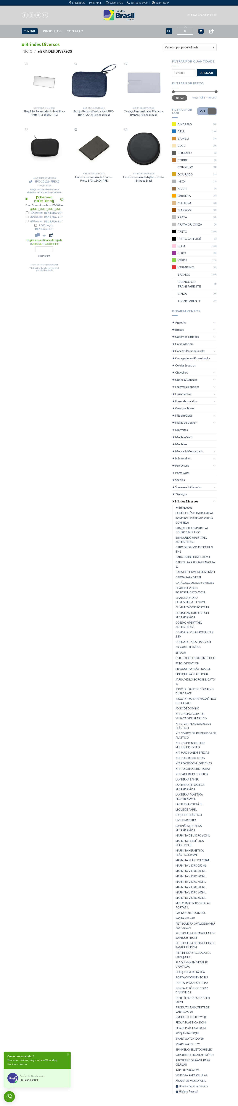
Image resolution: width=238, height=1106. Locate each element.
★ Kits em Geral (182, 415)
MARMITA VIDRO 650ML (191, 897)
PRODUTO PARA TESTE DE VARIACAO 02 (193, 1009)
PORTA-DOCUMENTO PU (192, 977)
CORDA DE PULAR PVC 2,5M (193, 641)
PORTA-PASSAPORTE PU (192, 982)
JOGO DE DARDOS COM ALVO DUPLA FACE (195, 691)
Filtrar (179, 97)
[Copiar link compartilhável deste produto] (51, 235)
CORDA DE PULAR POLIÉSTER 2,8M (194, 634)
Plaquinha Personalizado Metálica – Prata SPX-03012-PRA (44, 113)
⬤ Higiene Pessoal (187, 1091)
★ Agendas (179, 322)
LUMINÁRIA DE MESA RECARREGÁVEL (189, 827)
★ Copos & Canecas (184, 379)
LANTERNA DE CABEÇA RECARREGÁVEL (190, 787)
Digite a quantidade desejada (44, 241)
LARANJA (184, 195)
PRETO (182, 231)
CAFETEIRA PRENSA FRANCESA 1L (195, 564)
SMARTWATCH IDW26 (190, 1038)
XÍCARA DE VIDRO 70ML (191, 1080)
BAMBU (183, 138)
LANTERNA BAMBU (187, 779)
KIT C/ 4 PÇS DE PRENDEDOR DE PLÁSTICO (196, 735)
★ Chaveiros (180, 372)
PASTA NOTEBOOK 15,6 (190, 912)
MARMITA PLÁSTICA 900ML (193, 860)
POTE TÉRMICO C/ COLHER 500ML (193, 1000)
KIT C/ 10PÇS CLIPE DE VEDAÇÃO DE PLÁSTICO (191, 716)
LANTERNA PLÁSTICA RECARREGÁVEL (189, 796)
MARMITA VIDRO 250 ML (191, 865)
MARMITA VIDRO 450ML (191, 881)
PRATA (182, 217)
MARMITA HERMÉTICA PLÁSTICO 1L (190, 843)
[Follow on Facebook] (25, 15)
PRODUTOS (52, 31)
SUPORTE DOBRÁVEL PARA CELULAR (193, 1062)
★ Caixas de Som (183, 344)
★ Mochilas (179, 444)
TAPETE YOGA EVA (188, 1070)
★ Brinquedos (184, 507)
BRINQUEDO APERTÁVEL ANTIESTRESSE (191, 539)
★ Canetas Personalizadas (188, 351)
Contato (75, 31)
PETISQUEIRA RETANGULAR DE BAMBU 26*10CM (195, 935)
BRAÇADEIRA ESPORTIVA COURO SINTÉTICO (192, 530)
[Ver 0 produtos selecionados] (200, 31)
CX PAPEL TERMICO (188, 647)
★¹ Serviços (179, 494)
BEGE (181, 145)
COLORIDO (185, 167)
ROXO (182, 253)
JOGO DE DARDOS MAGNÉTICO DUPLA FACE (196, 701)
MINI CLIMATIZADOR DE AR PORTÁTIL (193, 905)
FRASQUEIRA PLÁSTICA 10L (193, 668)
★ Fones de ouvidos (184, 401)
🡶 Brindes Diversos (185, 501)
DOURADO (185, 174)
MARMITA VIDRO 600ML (191, 892)
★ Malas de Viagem (184, 422)
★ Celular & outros (184, 365)
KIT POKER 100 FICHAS (190, 758)
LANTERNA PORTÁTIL (189, 804)
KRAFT (182, 188)
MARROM (185, 210)
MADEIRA (184, 203)
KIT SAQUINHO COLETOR (192, 774)
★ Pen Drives (180, 465)
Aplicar (206, 72)
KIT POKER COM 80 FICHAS (193, 768)
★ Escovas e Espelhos (186, 386)
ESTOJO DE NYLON (187, 663)
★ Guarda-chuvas (183, 408)
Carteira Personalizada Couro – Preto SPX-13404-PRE (94, 178)
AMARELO (185, 124)
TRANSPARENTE (189, 300)
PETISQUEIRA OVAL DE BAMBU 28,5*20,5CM (195, 925)
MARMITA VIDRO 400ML (191, 876)
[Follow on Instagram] (31, 15)
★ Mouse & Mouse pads (187, 451)
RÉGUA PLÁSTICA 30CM (191, 1027)
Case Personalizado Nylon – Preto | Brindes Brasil (143, 178)
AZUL (181, 131)
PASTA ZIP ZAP (185, 918)
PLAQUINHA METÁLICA (190, 972)
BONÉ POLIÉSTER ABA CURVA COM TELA (194, 520)
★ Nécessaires (181, 458)
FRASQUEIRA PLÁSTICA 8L (192, 674)
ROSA (181, 246)
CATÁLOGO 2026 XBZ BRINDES (195, 582)
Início (27, 51)
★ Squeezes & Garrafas (187, 487)
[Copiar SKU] (31, 181)
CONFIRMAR (44, 256)
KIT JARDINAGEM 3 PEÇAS (192, 752)
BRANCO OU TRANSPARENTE (189, 284)
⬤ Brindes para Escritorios (192, 1086)
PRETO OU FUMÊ (190, 238)
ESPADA (181, 652)
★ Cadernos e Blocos (185, 336)
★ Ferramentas (181, 394)
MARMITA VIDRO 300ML (191, 870)
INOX (181, 181)
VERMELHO (186, 267)
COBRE (183, 160)
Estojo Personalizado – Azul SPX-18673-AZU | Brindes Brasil (94, 113)
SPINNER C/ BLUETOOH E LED (194, 1049)
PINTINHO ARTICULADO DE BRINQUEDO (193, 955)
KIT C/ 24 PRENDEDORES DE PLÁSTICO (193, 725)
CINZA (182, 293)
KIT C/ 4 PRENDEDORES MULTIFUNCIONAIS (190, 745)
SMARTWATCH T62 (188, 1044)
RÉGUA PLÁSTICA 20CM (191, 1022)
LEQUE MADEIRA (186, 820)
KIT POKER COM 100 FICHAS (194, 763)
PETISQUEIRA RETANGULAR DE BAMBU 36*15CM (195, 945)
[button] (202, 15)
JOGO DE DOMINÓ (187, 708)
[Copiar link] (211, 31)
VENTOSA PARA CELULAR (192, 1075)
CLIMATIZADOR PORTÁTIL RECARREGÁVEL (193, 615)
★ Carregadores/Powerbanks (191, 358)
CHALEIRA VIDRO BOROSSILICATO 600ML (190, 590)
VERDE (182, 260)
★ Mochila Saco (182, 437)
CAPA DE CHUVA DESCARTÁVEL (196, 571)
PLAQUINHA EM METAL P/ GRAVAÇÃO (192, 964)
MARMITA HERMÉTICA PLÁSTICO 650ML (190, 852)
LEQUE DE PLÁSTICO (189, 814)
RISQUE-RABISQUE (188, 1033)
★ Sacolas (178, 479)
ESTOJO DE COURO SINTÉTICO (195, 658)
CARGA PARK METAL (189, 577)
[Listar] (26, 64)
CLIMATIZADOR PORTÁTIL (193, 607)
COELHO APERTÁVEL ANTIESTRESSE (189, 624)
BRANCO (184, 274)
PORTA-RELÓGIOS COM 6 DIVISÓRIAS (192, 990)
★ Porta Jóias (180, 472)
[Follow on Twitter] (38, 15)
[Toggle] (214, 322)
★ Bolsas (178, 329)
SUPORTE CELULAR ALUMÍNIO (195, 1054)
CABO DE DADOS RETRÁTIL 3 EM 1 (194, 549)
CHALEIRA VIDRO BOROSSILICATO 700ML (190, 600)
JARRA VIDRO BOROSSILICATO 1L (195, 681)
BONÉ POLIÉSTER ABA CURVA (194, 513)
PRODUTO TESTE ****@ (191, 1017)
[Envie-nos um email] (45, 15)
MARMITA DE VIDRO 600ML (193, 835)
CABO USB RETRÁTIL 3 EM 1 (193, 556)
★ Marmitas (180, 429)
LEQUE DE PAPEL (186, 809)
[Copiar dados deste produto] (37, 235)
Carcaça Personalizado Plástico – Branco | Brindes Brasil (143, 113)
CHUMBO (185, 153)
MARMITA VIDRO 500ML (191, 887)
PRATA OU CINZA (190, 224)
